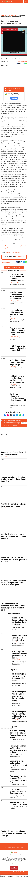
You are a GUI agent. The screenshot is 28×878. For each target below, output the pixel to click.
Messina (9, 847)
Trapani (22, 847)
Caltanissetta (23, 844)
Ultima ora (16, 876)
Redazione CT (14, 384)
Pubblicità (15, 871)
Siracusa (17, 847)
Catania (13, 844)
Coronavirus (8, 252)
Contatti (10, 871)
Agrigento (18, 844)
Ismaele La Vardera (18, 702)
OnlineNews (5, 456)
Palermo (9, 844)
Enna (5, 847)
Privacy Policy (5, 871)
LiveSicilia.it (4, 15)
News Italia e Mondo (13, 15)
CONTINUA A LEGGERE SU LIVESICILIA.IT (14, 267)
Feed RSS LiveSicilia (21, 871)
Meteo (23, 876)
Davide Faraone (17, 720)
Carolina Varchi (17, 682)
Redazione (13, 318)
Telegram (7, 876)
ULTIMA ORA (4, 844)
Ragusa (13, 847)
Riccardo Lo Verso (15, 282)
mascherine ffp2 (16, 252)
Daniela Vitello (17, 659)
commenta (18, 256)
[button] (2, 837)
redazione (10, 61)
